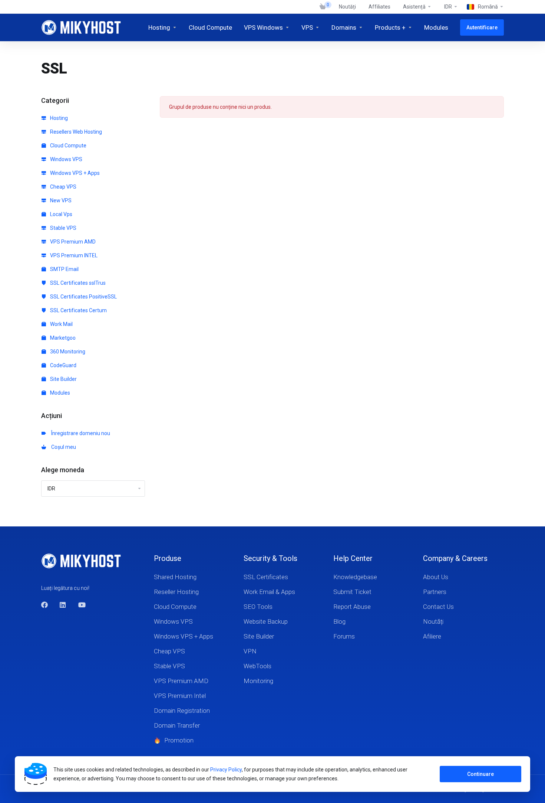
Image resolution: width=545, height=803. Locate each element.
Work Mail (61, 324)
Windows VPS (65, 159)
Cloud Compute (67, 145)
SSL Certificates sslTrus (77, 283)
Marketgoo (62, 338)
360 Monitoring (67, 352)
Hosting (58, 118)
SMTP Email (64, 269)
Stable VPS (62, 228)
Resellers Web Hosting (75, 132)
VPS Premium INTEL (73, 255)
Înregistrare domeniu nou (79, 433)
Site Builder (63, 379)
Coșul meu (62, 447)
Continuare (480, 774)
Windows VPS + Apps (74, 173)
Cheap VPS (62, 187)
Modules (59, 393)
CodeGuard (62, 365)
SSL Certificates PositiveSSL (83, 297)
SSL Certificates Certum (78, 310)
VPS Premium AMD (72, 242)
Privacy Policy (226, 770)
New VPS (60, 200)
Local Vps (60, 214)
